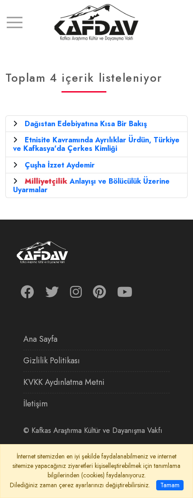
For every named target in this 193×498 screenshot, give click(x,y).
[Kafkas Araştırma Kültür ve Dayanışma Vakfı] (96, 22)
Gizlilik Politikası (51, 360)
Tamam (170, 484)
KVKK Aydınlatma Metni (64, 382)
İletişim (35, 404)
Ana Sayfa (40, 339)
